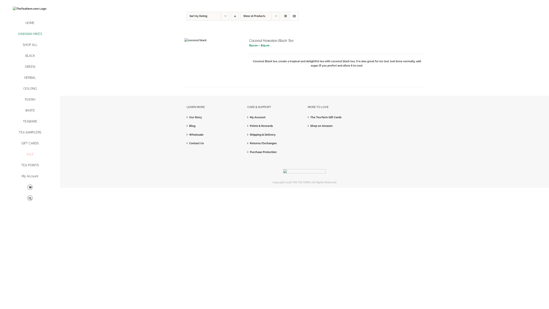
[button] (30, 198)
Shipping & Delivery (263, 134)
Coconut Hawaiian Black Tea (271, 41)
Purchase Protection (263, 152)
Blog (192, 125)
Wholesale (196, 134)
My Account (257, 117)
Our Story (195, 117)
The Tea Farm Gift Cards (325, 117)
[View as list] (294, 16)
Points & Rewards (261, 125)
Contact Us (196, 143)
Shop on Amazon (321, 125)
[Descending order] (235, 16)
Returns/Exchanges (263, 143)
